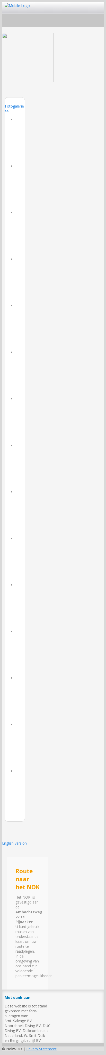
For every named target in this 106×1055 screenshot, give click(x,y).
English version (14, 843)
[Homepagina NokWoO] (28, 80)
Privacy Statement (41, 1048)
